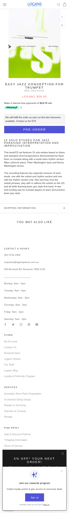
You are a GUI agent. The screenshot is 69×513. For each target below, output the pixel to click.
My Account (10, 341)
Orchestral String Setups (17, 399)
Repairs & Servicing (15, 405)
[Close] (62, 453)
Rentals (8, 416)
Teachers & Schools (15, 411)
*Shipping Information (15, 439)
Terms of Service (13, 445)
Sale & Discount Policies (17, 434)
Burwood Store (12, 353)
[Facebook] (5, 324)
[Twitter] (13, 324)
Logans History (12, 358)
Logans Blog (11, 370)
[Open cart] (64, 4)
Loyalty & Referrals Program (19, 376)
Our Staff (9, 364)
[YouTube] (37, 324)
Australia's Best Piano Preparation (22, 393)
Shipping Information (20, 208)
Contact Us (10, 347)
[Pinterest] (29, 324)
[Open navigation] (4, 4)
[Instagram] (21, 324)
